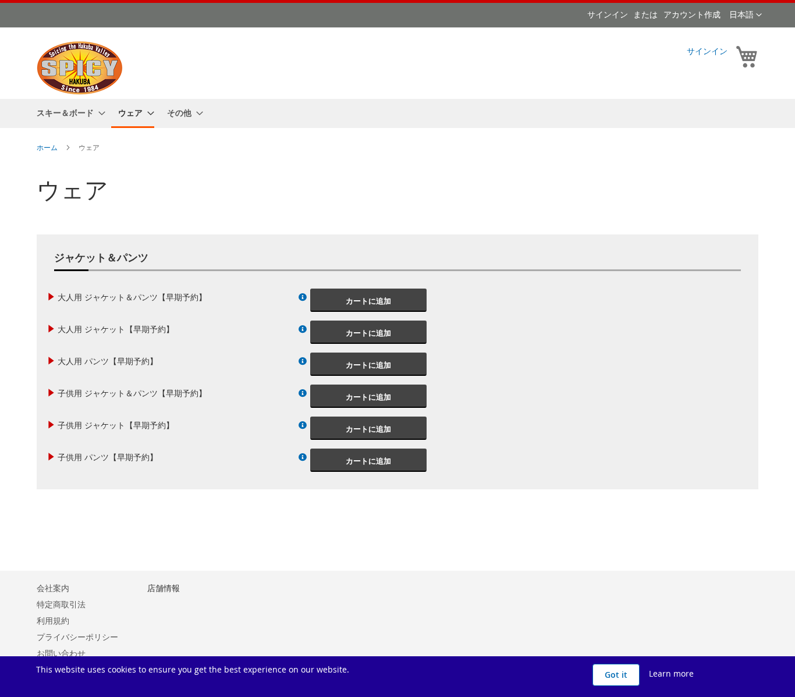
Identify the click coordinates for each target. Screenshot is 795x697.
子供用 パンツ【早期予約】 (108, 457)
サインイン (607, 14)
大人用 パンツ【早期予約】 (108, 361)
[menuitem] (67, 112)
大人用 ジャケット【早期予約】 (116, 329)
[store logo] (80, 68)
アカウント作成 (692, 14)
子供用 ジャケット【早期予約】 (116, 425)
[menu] (397, 113)
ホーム (48, 147)
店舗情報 (163, 587)
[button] (745, 15)
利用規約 (53, 620)
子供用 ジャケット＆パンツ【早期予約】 (132, 393)
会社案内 (53, 587)
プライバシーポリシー (77, 636)
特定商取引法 (61, 604)
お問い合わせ (61, 653)
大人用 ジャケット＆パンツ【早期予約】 (132, 297)
